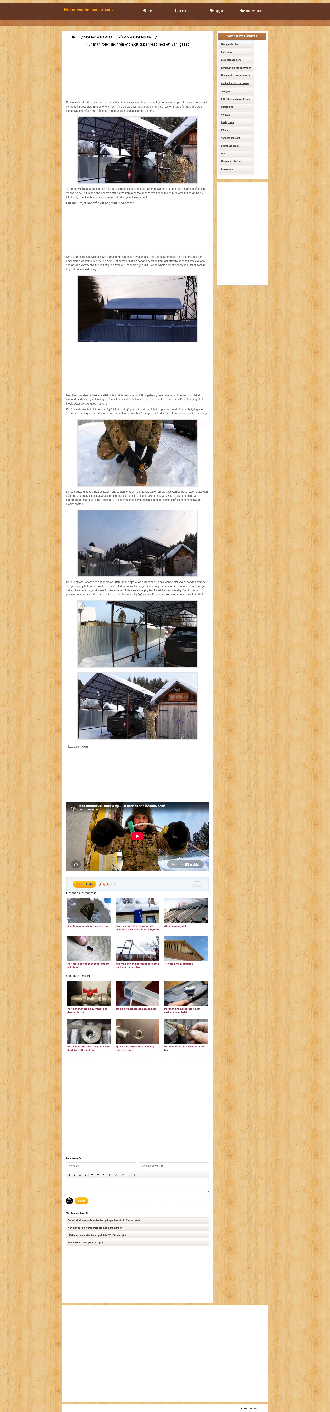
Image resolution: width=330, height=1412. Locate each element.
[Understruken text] (80, 1175)
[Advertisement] (137, 72)
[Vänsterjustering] (92, 1175)
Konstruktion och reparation (236, 67)
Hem (149, 11)
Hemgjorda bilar (230, 44)
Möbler (225, 130)
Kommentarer (253, 11)
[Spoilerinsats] (140, 1175)
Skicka (81, 1200)
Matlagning (227, 106)
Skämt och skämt (230, 145)
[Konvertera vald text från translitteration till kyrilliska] (134, 1175)
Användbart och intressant (235, 83)
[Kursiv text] (74, 1175)
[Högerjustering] (103, 1175)
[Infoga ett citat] (129, 1175)
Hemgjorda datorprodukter (235, 75)
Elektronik (226, 52)
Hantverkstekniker (231, 161)
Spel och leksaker (230, 138)
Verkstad (225, 114)
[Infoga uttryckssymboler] (110, 1175)
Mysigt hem (227, 122)
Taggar (218, 11)
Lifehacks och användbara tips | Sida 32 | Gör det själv (97, 1235)
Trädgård (225, 91)
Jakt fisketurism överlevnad (235, 99)
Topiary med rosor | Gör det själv (85, 1242)
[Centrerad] (98, 1175)
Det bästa (183, 11)
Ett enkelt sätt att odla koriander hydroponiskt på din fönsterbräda (104, 1220)
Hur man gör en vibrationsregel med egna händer (95, 1227)
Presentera (227, 169)
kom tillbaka (86, 884)
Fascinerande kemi (231, 59)
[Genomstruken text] (86, 1175)
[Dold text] (123, 1175)
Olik (223, 153)
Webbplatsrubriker (242, 36)
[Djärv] (69, 1175)
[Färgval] (116, 1175)
